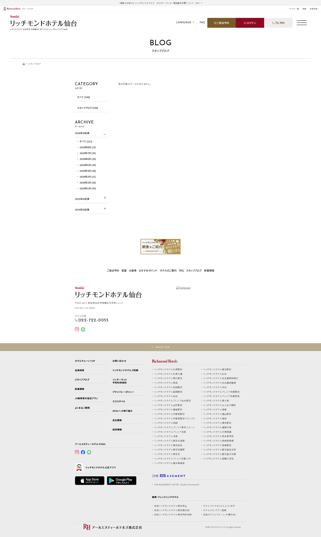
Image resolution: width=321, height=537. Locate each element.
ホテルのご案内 (168, 270)
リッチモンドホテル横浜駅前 (217, 369)
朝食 (304, 8)
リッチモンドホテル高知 (215, 418)
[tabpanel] (160, 246)
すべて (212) (86, 141)
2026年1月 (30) (88, 188)
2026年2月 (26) (88, 182)
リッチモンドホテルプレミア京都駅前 (221, 391)
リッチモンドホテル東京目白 (168, 445)
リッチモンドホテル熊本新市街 (218, 436)
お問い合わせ (119, 360)
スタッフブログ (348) (87, 107)
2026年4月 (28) (88, 170)
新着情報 (209, 270)
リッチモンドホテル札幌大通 (168, 373)
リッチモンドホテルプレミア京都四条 (221, 396)
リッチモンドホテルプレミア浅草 (170, 431)
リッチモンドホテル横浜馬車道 (169, 463)
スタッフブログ (194, 270)
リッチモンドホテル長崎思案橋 (218, 440)
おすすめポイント (148, 270)
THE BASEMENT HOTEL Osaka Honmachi (176, 484)
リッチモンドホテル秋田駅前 (168, 387)
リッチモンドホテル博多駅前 (217, 422)
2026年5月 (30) (88, 165)
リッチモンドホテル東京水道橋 (169, 440)
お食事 (132, 270)
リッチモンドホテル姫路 (215, 409)
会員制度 (314, 8)
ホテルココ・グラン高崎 (215, 510)
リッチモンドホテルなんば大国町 (219, 405)
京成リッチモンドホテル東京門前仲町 (173, 514)
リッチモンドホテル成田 (166, 422)
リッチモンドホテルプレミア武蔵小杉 (172, 458)
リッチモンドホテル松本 (215, 373)
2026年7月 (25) (88, 153)
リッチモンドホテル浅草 (166, 436)
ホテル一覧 (294, 8)
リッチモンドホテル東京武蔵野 (169, 449)
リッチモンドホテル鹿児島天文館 (219, 454)
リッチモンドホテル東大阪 (216, 400)
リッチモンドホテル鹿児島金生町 (219, 449)
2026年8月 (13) (88, 147)
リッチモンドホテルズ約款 (125, 370)
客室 (124, 270)
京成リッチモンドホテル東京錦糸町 (172, 510)
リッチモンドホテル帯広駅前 (168, 378)
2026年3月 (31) (88, 176)
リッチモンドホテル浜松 (215, 387)
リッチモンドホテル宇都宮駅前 (169, 414)
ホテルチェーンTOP (85, 360)
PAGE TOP (163, 347)
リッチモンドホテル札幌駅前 (168, 369)
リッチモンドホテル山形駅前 (168, 405)
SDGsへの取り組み (122, 410)
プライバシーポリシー (123, 391)
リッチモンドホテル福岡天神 (217, 427)
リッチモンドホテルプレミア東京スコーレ (174, 427)
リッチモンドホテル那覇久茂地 (218, 458)
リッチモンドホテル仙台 (166, 396)
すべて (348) (83, 97)
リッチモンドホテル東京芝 (167, 454)
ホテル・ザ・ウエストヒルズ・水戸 (219, 505)
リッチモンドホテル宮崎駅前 (217, 445)
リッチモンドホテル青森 (166, 382)
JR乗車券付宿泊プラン (86, 398)
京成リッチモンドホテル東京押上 (170, 505)
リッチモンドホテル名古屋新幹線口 (221, 378)
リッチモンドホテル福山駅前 (217, 414)
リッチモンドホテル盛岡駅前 (168, 391)
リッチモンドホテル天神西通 (217, 431)
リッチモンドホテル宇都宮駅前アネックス (174, 418)
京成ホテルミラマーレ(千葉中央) (219, 514)
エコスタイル (119, 401)
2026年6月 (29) (88, 159)
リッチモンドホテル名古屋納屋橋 (219, 382)
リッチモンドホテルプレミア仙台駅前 (172, 400)
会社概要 (117, 420)
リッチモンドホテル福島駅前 (168, 409)
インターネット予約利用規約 (120, 381)
